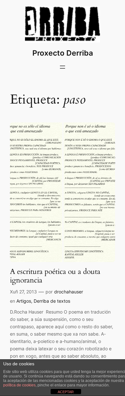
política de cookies (19, 385)
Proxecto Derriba (62, 53)
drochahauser (68, 291)
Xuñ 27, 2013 (23, 291)
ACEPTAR (66, 392)
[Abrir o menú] (62, 67)
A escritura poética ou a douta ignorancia (55, 276)
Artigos (23, 301)
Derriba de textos (52, 301)
